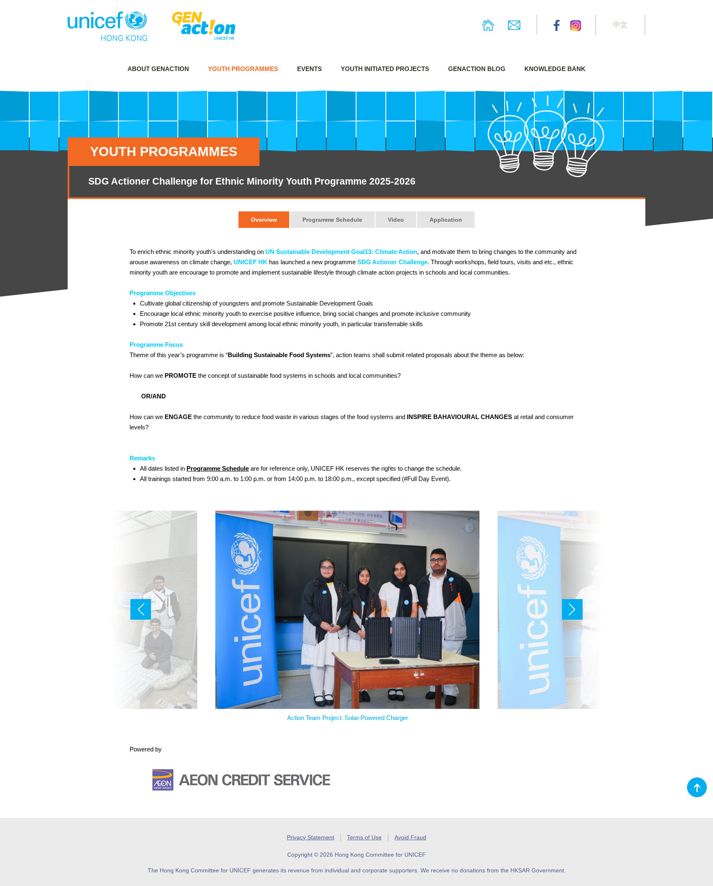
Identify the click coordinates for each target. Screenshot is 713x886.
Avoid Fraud (410, 837)
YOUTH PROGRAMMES (243, 68)
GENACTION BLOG (476, 68)
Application (446, 219)
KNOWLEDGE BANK (555, 68)
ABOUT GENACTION (158, 68)
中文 (620, 25)
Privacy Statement (310, 837)
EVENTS (309, 68)
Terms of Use (364, 837)
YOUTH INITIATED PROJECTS (385, 68)
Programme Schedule (332, 219)
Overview (264, 219)
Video (396, 219)
